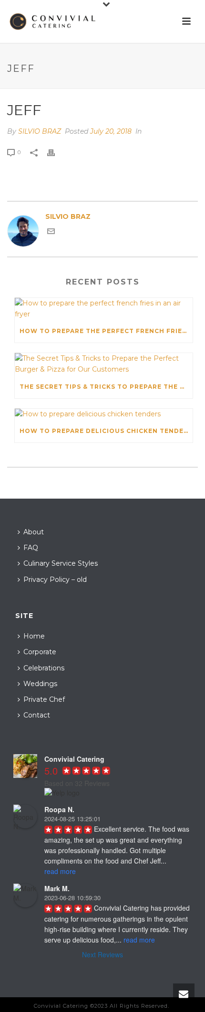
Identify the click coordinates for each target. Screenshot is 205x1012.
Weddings (40, 683)
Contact (36, 715)
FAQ (30, 547)
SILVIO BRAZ (39, 131)
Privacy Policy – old (55, 579)
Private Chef (44, 699)
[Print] (55, 152)
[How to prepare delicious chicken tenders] (104, 414)
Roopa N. (59, 809)
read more (60, 871)
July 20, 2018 (111, 131)
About (33, 532)
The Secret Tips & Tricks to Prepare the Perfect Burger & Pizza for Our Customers (106, 386)
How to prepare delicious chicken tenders (106, 430)
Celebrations (43, 668)
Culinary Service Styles (60, 563)
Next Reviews (102, 954)
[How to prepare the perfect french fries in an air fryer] (104, 309)
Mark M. (57, 888)
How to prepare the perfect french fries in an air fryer (106, 330)
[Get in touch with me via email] (51, 232)
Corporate (39, 652)
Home (34, 636)
